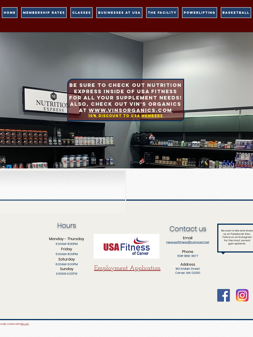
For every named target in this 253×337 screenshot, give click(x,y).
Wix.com (24, 323)
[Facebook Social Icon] (223, 295)
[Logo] (242, 295)
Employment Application (127, 268)
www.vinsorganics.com (130, 110)
